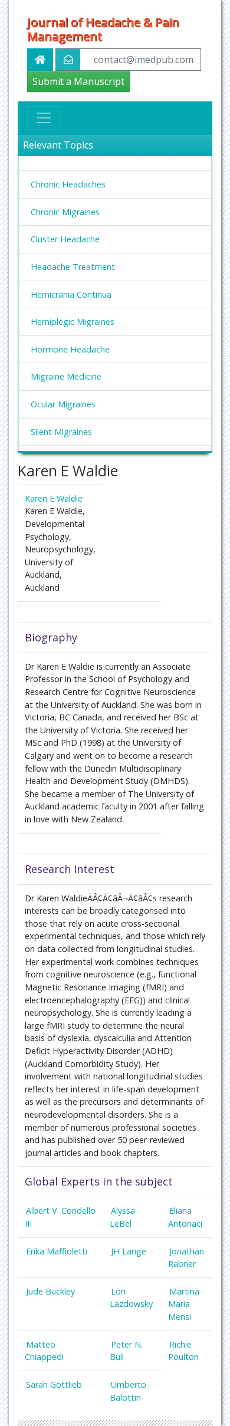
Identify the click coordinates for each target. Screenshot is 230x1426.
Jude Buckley (50, 1291)
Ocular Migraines (63, 404)
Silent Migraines (61, 431)
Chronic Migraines (65, 212)
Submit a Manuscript (78, 81)
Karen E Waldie (54, 498)
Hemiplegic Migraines (72, 321)
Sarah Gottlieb (54, 1384)
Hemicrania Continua (71, 294)
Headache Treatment (73, 266)
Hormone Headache (70, 349)
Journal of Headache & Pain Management (103, 29)
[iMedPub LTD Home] (40, 59)
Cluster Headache (65, 239)
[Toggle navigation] (43, 118)
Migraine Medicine (66, 376)
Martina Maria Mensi (183, 1304)
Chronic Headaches (68, 184)
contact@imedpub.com (143, 59)
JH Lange (128, 1251)
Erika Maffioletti (56, 1251)
